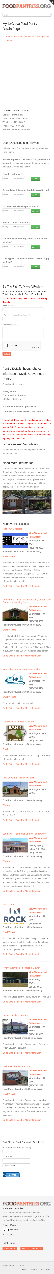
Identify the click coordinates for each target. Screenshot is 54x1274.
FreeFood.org (10, 1248)
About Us (34, 1269)
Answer (35, 178)
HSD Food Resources (31, 1248)
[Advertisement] (27, 73)
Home (8, 37)
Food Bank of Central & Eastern (18, 721)
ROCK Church (10, 904)
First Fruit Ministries (12, 529)
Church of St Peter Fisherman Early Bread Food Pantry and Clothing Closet (27, 601)
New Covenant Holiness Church (19, 777)
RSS (4, 1229)
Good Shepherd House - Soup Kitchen (22, 669)
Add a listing (8, 1234)
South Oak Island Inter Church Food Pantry (24, 833)
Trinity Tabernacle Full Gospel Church (21, 968)
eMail (16, 315)
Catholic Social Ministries (15, 1015)
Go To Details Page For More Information (22, 586)
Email (5, 556)
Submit (7, 354)
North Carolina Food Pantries (23, 37)
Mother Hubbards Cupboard (17, 1066)
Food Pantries (27, 7)
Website (12, 556)
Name (9, 305)
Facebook (7, 1229)
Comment (10, 325)
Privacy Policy (9, 1225)
